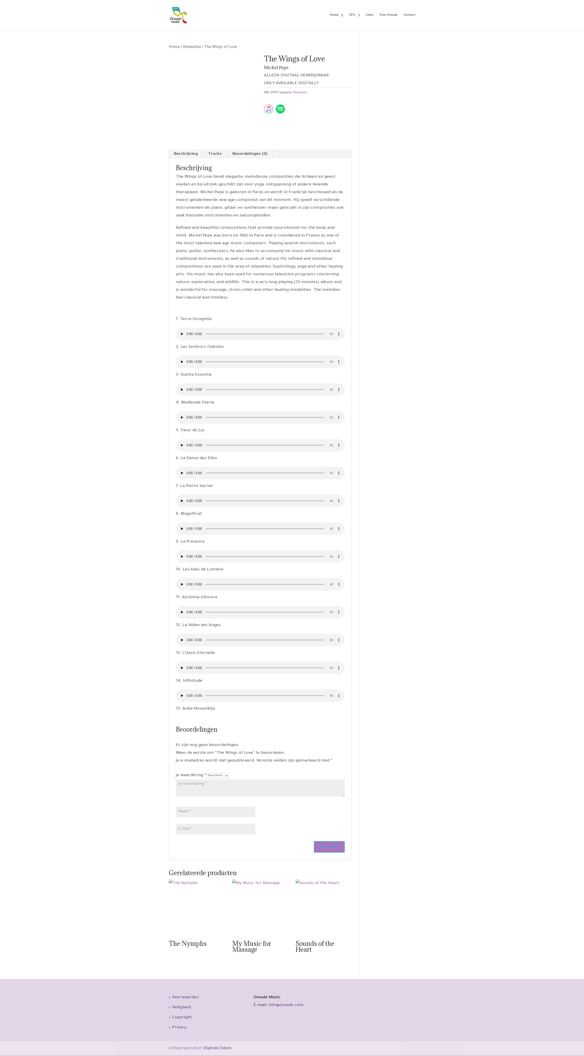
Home (334, 15)
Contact (409, 15)
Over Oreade (388, 15)
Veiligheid (181, 1007)
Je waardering (191, 775)
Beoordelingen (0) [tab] (249, 154)
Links (369, 15)
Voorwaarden (185, 997)
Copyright (182, 1017)
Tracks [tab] (215, 154)
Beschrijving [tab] (186, 154)
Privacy (179, 1027)
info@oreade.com (286, 1005)
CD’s (352, 15)
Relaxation (192, 47)
